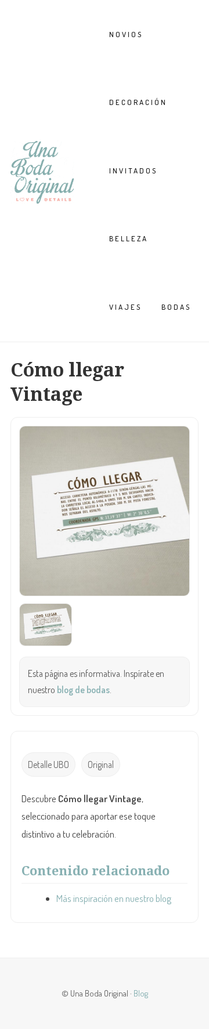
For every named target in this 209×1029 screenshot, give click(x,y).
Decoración (138, 102)
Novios (126, 34)
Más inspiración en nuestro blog (113, 898)
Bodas (176, 306)
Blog (141, 993)
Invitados (133, 170)
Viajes (125, 306)
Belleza (128, 238)
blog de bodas (83, 689)
